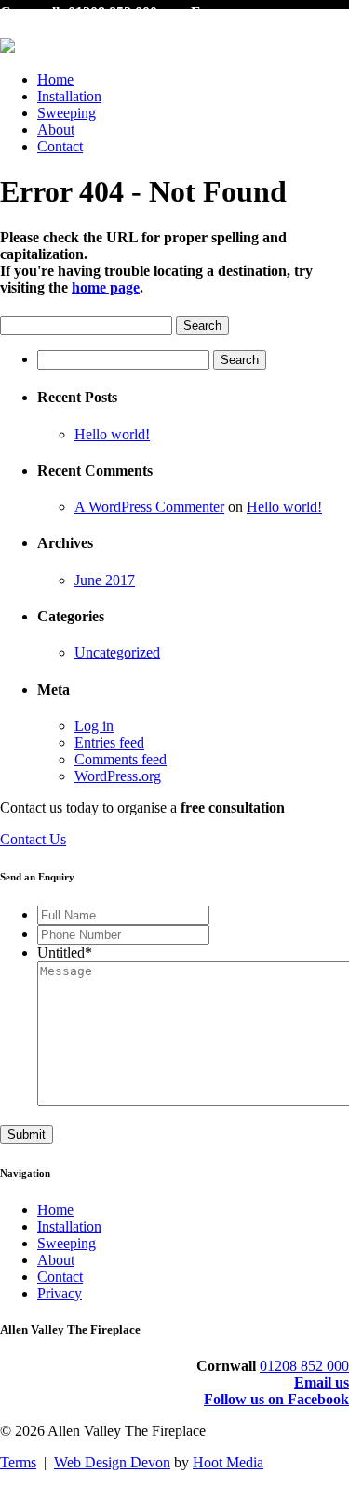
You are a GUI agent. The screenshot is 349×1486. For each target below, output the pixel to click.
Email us (321, 1382)
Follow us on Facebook (276, 1399)
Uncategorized (117, 652)
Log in (94, 726)
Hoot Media (228, 1462)
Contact (60, 146)
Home (55, 79)
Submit (26, 1134)
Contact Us (33, 839)
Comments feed (120, 759)
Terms (18, 1462)
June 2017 (104, 580)
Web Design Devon (112, 1462)
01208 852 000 (304, 1366)
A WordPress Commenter (149, 507)
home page (106, 287)
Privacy (59, 1293)
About (55, 129)
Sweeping (66, 113)
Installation (69, 96)
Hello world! (112, 434)
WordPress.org (117, 776)
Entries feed (109, 742)
